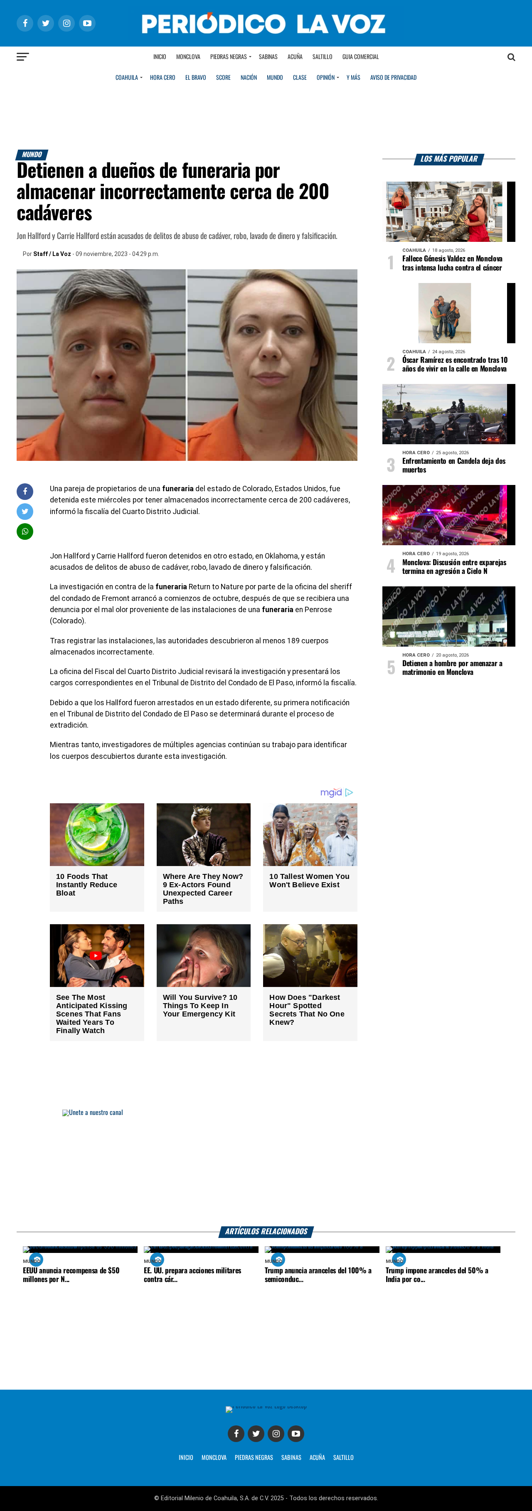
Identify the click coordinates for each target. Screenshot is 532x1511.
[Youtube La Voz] (296, 1433)
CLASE (300, 77)
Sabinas (268, 57)
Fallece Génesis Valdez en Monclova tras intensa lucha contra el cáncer (452, 263)
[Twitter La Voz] (256, 1433)
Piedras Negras (228, 57)
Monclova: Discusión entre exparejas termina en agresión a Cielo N (454, 567)
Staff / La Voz (52, 254)
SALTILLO (343, 1457)
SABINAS (291, 1457)
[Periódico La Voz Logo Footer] (266, 1406)
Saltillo (322, 57)
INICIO (186, 1457)
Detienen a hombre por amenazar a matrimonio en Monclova (452, 668)
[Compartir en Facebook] (25, 491)
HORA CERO (162, 77)
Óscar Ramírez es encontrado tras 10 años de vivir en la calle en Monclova (455, 364)
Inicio (159, 57)
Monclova (188, 57)
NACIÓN (249, 77)
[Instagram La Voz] (276, 1433)
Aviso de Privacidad (393, 77)
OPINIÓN (326, 77)
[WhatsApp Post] (25, 531)
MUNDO (275, 77)
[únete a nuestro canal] (266, 1168)
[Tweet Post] (25, 511)
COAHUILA (127, 77)
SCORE (223, 77)
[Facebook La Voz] (236, 1433)
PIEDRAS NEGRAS (254, 1457)
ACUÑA (317, 1457)
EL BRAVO (195, 77)
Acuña (295, 57)
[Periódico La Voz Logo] (266, 38)
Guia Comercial (360, 57)
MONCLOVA (214, 1457)
